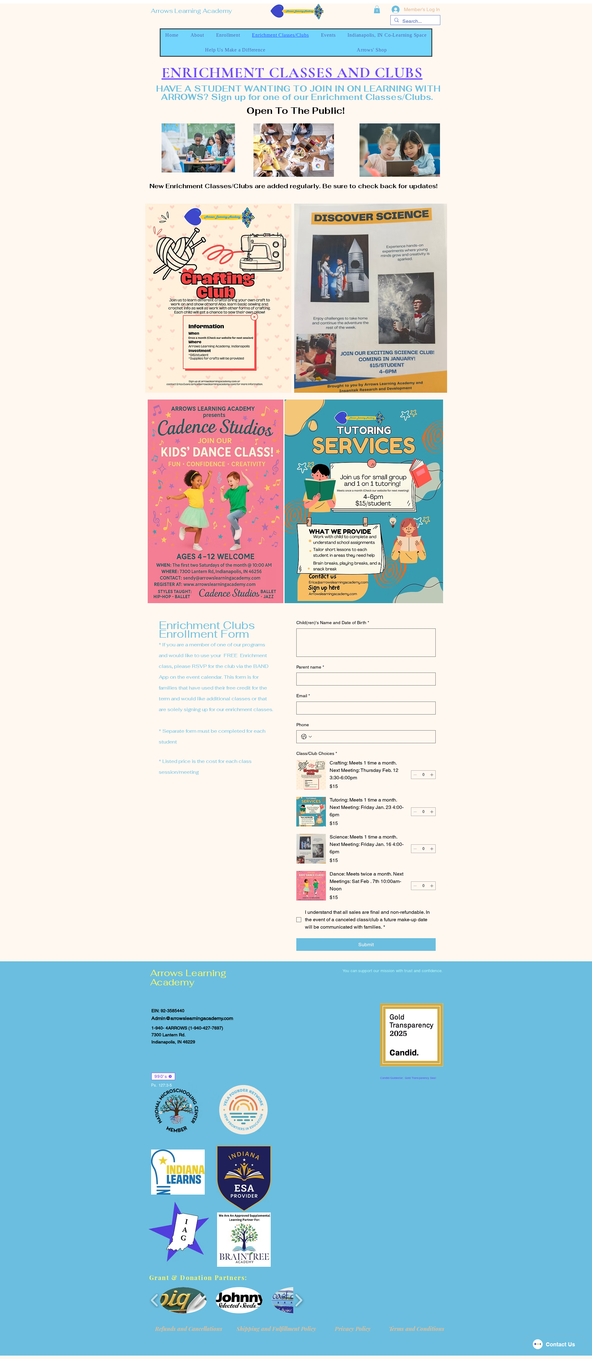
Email (303, 695)
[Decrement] (415, 775)
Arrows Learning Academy (191, 11)
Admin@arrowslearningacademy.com (192, 1018)
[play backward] (155, 1300)
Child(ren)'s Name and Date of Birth (332, 622)
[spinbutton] (423, 775)
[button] (377, 9)
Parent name (310, 667)
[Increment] (431, 775)
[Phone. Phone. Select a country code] (306, 736)
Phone (302, 724)
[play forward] (299, 1300)
